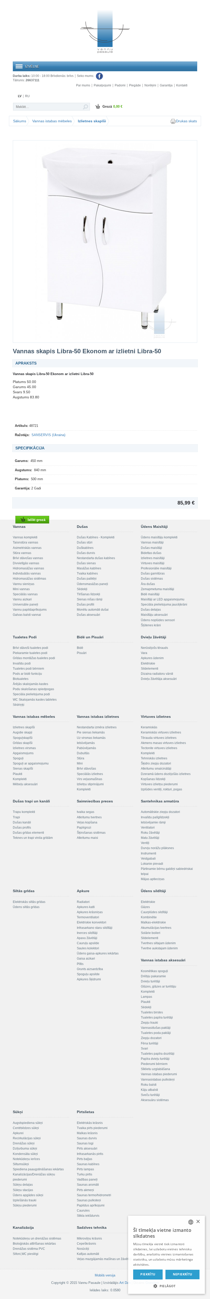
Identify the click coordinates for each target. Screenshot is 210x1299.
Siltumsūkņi (21, 1164)
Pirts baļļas (84, 1159)
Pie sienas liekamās (91, 732)
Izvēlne (32, 66)
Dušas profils (22, 827)
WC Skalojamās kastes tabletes (35, 699)
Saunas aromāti (88, 1184)
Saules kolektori (88, 948)
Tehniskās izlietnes (154, 758)
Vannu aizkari (22, 599)
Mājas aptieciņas (152, 879)
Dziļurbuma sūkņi (25, 1148)
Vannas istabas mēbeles (52, 121)
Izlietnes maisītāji (153, 558)
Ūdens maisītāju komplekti (159, 537)
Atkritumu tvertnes (89, 817)
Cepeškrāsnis (86, 1243)
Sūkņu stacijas (23, 1190)
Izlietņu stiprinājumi (90, 784)
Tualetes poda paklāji (156, 1033)
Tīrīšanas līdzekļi (88, 594)
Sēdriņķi (18, 705)
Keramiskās (149, 727)
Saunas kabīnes (88, 1164)
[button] (166, 1286)
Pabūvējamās (86, 748)
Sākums (19, 121)
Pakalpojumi (102, 85)
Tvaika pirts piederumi (92, 1128)
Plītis (80, 964)
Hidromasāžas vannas (28, 568)
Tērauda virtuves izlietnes (158, 738)
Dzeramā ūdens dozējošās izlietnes (166, 774)
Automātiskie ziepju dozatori (160, 812)
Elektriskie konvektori (91, 922)
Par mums (83, 85)
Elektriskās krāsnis (90, 1123)
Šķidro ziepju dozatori (156, 763)
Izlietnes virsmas (24, 748)
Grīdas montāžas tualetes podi (34, 658)
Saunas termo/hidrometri (94, 1195)
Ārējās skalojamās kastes (30, 684)
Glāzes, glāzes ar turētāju (158, 986)
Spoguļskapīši (23, 738)
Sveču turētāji (150, 1095)
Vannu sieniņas (23, 584)
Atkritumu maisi (87, 838)
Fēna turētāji (149, 1043)
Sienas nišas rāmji (89, 599)
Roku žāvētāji (150, 832)
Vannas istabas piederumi (159, 1074)
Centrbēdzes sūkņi (26, 1128)
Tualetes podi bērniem (28, 668)
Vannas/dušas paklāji (156, 1028)
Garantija (166, 85)
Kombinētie (149, 917)
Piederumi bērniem (154, 1064)
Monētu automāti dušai (93, 609)
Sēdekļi (82, 589)
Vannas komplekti (25, 537)
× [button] (198, 1222)
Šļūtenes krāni (151, 625)
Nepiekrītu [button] (182, 1274)
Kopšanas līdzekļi (153, 779)
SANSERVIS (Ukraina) (48, 435)
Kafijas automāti (88, 1254)
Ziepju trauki (149, 1022)
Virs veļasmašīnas (89, 779)
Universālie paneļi (25, 604)
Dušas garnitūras (153, 573)
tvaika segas (85, 812)
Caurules (83, 1210)
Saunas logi (85, 1143)
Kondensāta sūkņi (25, 1154)
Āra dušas (148, 584)
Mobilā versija (105, 1275)
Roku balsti (148, 1084)
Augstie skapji (22, 732)
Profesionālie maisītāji (156, 568)
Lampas (146, 997)
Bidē (80, 648)
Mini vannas (21, 589)
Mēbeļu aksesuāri (25, 784)
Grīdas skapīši (23, 743)
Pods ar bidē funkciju (27, 674)
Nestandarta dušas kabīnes (96, 558)
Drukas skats (186, 121)
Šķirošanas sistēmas (91, 832)
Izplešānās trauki (24, 1200)
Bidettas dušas (151, 553)
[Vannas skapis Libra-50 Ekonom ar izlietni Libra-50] (105, 241)
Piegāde (135, 85)
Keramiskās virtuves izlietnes (161, 732)
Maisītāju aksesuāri (154, 615)
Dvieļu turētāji (150, 981)
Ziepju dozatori (151, 1038)
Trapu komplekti (24, 812)
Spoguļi (18, 758)
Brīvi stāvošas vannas (28, 558)
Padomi (120, 85)
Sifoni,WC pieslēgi (25, 1254)
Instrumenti (148, 853)
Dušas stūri (84, 542)
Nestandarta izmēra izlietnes (97, 727)
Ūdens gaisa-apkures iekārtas (98, 953)
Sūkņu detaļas (23, 1184)
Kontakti (181, 85)
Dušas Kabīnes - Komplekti (95, 537)
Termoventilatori (88, 917)
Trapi (16, 817)
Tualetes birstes (152, 1012)
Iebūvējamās (86, 743)
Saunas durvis (87, 1138)
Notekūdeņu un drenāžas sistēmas (37, 1238)
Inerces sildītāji (87, 933)
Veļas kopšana (87, 822)
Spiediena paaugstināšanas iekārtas (38, 1169)
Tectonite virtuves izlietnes (159, 748)
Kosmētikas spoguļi (154, 971)
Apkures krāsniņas (90, 912)
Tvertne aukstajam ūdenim (159, 948)
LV (20, 96)
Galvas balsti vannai (27, 615)
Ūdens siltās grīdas (26, 907)
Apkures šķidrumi (89, 979)
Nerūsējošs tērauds (154, 648)
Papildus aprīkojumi (90, 1205)
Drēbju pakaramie (153, 976)
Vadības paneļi (87, 1179)
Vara (144, 653)
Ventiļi (145, 843)
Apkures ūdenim (152, 658)
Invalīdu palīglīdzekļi (155, 817)
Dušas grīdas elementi (28, 832)
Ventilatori (148, 827)
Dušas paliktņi (87, 578)
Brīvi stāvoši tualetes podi (30, 648)
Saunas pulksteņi (89, 1200)
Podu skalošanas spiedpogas (33, 689)
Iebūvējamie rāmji (153, 822)
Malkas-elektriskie (153, 922)
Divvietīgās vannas (26, 563)
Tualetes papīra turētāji (157, 1017)
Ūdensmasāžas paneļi (92, 584)
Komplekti (20, 779)
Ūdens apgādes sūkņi (28, 1195)
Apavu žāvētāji (87, 938)
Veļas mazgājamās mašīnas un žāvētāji (104, 1259)
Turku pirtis (84, 1174)
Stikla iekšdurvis (88, 1215)
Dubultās (83, 753)
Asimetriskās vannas (27, 548)
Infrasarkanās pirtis (90, 1154)
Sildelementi (149, 668)
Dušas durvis (86, 553)
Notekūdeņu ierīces (26, 1159)
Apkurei (18, 1133)
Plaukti (17, 774)
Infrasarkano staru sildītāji (94, 928)
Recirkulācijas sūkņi (27, 1138)
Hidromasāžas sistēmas (29, 578)
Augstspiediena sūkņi (28, 1123)
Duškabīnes (85, 548)
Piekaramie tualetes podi (30, 653)
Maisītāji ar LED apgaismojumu (162, 599)
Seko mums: (86, 76)
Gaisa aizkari (86, 958)
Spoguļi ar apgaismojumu (31, 763)
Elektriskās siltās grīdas (29, 902)
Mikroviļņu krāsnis (89, 1238)
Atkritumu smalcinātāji (156, 768)
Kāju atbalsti (149, 1090)
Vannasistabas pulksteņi (158, 1079)
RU (27, 96)
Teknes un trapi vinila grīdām (33, 838)
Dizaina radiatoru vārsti (157, 674)
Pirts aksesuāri (87, 1148)
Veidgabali (148, 858)
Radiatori (83, 902)
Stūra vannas (22, 553)
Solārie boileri (150, 933)
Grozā (112, 106)
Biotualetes (20, 679)
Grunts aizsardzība (90, 969)
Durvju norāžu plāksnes (157, 848)
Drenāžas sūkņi (24, 1143)
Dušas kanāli (22, 822)
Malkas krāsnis (87, 1133)
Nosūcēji (83, 1249)
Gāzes (145, 907)
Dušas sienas (86, 563)
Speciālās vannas (25, 594)
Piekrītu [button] (147, 1274)
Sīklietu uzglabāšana (155, 1069)
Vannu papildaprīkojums (30, 609)
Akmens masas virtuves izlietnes (163, 743)
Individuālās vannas (27, 573)
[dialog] (166, 1255)
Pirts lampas (85, 1169)
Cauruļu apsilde (88, 943)
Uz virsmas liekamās (91, 738)
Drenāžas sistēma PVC (29, 1249)
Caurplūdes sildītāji (154, 912)
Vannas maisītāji (152, 542)
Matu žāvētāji (150, 838)
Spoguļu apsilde (88, 974)
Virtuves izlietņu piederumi (159, 784)
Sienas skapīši (23, 768)
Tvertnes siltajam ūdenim (158, 943)
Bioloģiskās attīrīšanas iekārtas (34, 1243)
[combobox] (190, 1222)
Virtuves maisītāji (152, 563)
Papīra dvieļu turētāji (155, 1059)
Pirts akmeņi (85, 1190)
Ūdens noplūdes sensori (158, 620)
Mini (80, 763)
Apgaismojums (23, 753)
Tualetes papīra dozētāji (157, 1053)
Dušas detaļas (151, 609)
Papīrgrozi (84, 827)
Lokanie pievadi (152, 863)
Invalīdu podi (22, 663)
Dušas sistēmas (152, 578)
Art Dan (125, 1283)
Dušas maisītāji (151, 548)
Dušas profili (85, 604)
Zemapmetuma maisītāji (157, 589)
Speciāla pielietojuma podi (31, 694)
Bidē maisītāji (150, 594)
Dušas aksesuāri (88, 615)
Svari (144, 1048)
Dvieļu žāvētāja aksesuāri (159, 679)
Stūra (80, 758)
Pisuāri (82, 653)
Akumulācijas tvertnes (156, 928)
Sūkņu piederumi (25, 1205)
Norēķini (150, 85)
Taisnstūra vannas (25, 542)
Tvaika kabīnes (87, 573)
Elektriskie (148, 663)
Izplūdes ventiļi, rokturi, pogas (161, 789)
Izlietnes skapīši (92, 121)
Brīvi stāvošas (86, 768)
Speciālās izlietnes (90, 774)
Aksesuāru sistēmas (155, 1100)
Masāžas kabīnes (89, 568)
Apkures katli (86, 907)
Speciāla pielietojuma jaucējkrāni (164, 604)
